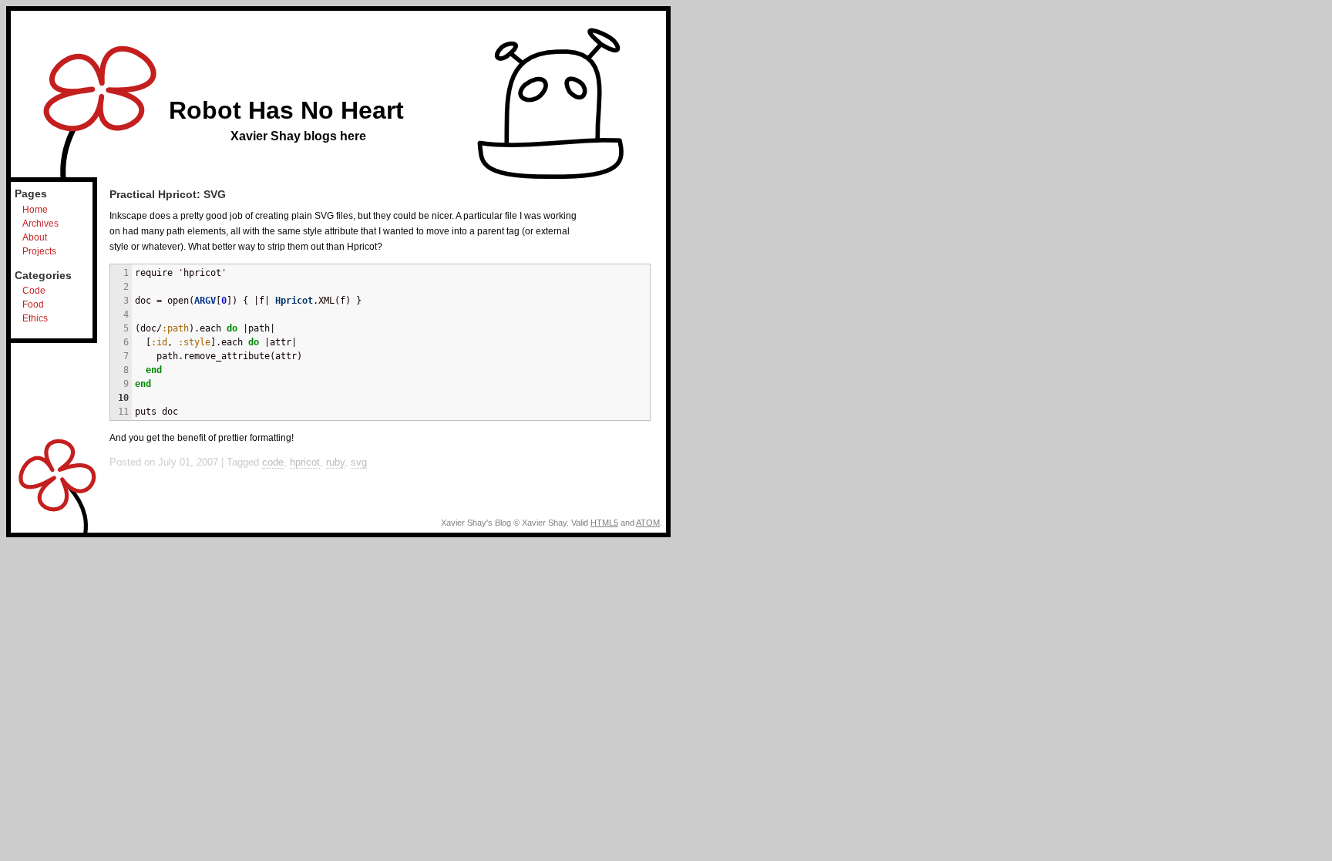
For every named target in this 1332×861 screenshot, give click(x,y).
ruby (335, 462)
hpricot (305, 462)
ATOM (648, 522)
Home (35, 209)
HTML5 (604, 522)
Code (33, 290)
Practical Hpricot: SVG (167, 194)
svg (359, 462)
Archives (40, 223)
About (34, 237)
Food (33, 304)
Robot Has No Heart (286, 110)
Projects (39, 251)
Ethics (35, 318)
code (273, 462)
